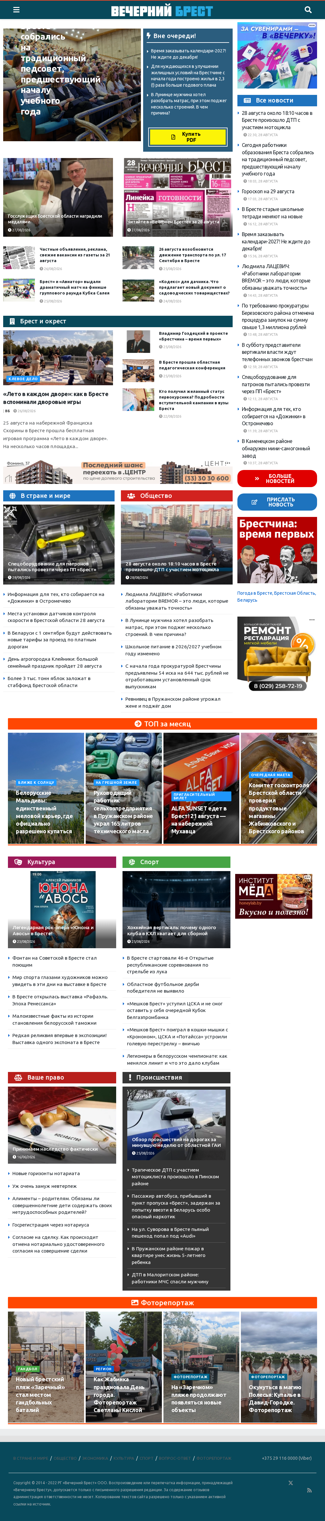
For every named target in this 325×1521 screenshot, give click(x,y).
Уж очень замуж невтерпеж (44, 1186)
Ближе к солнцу (36, 782)
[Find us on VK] (272, 1483)
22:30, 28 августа (262, 135)
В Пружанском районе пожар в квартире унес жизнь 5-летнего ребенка (168, 1255)
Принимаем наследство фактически (55, 1149)
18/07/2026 (184, 1422)
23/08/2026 (25, 941)
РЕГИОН (104, 1369)
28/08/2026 (33, 131)
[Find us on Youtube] (300, 1490)
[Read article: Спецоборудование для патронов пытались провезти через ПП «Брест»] (59, 544)
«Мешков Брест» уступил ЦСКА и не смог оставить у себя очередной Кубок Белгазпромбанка (174, 1010)
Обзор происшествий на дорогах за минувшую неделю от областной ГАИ (176, 1142)
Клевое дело (23, 379)
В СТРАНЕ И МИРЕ (30, 1458)
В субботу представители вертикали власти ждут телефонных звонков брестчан (277, 352)
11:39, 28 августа (262, 431)
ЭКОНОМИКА (95, 1458)
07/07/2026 (261, 1422)
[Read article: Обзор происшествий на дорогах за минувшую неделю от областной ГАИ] (176, 1125)
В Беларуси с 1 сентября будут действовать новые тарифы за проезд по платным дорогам (60, 639)
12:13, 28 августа (262, 399)
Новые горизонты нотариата (46, 1173)
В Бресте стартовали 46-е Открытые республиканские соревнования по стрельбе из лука (170, 964)
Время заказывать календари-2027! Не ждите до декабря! (276, 241)
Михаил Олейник (41, 124)
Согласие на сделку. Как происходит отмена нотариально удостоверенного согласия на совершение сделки (58, 1243)
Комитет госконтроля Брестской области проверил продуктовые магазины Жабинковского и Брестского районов (279, 808)
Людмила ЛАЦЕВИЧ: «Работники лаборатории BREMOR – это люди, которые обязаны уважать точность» (176, 601)
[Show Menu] (16, 9)
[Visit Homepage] (162, 9)
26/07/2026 (28, 1422)
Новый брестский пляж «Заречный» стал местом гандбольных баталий (40, 1394)
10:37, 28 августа (262, 463)
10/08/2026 (28, 843)
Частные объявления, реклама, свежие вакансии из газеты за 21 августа (75, 255)
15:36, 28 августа (262, 256)
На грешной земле (116, 782)
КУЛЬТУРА (124, 1458)
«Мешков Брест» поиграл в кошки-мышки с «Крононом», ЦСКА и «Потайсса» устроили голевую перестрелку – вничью (177, 1036)
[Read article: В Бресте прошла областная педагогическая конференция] (138, 370)
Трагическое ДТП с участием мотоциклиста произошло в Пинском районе (175, 1176)
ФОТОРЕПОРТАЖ (191, 1377)
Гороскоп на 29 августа (268, 191)
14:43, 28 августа (262, 295)
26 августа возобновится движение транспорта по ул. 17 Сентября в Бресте (192, 255)
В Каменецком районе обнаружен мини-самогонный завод (276, 448)
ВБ (7, 411)
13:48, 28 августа (262, 334)
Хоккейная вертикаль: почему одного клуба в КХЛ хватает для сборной (171, 930)
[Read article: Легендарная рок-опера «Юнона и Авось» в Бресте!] (62, 910)
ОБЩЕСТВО (65, 1458)
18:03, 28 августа (262, 181)
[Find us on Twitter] (290, 1483)
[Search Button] (308, 9)
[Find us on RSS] (309, 1490)
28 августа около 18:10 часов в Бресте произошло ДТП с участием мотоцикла (172, 566)
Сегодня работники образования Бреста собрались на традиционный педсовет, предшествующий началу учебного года (278, 159)
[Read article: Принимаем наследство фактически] (62, 1125)
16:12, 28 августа (262, 224)
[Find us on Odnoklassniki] (281, 1483)
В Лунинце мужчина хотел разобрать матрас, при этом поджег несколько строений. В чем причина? (169, 627)
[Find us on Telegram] (299, 1483)
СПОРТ (147, 1458)
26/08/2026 (52, 269)
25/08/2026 (171, 269)
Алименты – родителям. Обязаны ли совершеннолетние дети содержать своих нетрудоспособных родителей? (62, 1205)
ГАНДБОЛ (27, 1369)
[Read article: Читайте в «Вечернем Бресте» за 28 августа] (177, 197)
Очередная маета (270, 775)
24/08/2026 (171, 301)
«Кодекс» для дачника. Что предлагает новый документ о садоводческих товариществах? (194, 287)
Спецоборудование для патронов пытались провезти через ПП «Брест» (52, 566)
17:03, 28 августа (262, 199)
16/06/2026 (25, 1157)
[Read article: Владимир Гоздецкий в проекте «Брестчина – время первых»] (138, 341)
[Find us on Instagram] (309, 1483)
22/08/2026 (171, 416)
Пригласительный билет (194, 796)
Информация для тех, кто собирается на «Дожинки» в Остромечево (274, 416)
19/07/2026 (106, 1422)
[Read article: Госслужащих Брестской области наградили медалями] (58, 197)
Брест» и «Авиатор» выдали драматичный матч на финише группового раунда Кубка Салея (74, 287)
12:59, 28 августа (262, 367)
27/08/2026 (20, 230)
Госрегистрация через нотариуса (50, 1224)
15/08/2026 (106, 843)
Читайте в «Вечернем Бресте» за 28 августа (173, 221)
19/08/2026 (261, 843)
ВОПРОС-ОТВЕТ (175, 1458)
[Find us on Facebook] (263, 1483)
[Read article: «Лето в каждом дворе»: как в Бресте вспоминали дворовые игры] (58, 357)
